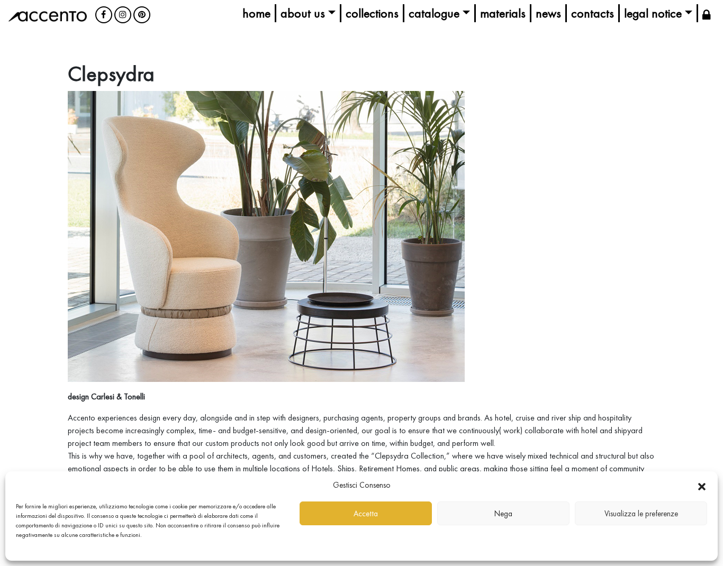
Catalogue (434, 13)
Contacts (592, 13)
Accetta (366, 513)
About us (303, 13)
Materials (503, 13)
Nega (503, 513)
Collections (372, 13)
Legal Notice (653, 13)
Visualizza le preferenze (641, 513)
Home (256, 13)
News (548, 13)
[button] (702, 485)
